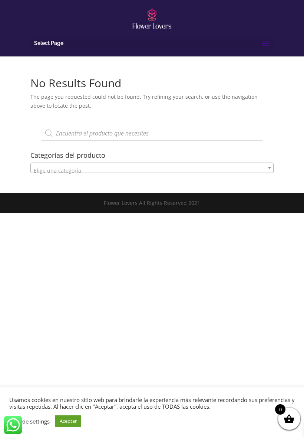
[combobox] (152, 168)
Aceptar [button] (68, 421)
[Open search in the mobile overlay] (152, 133)
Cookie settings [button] (30, 421)
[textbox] (152, 171)
